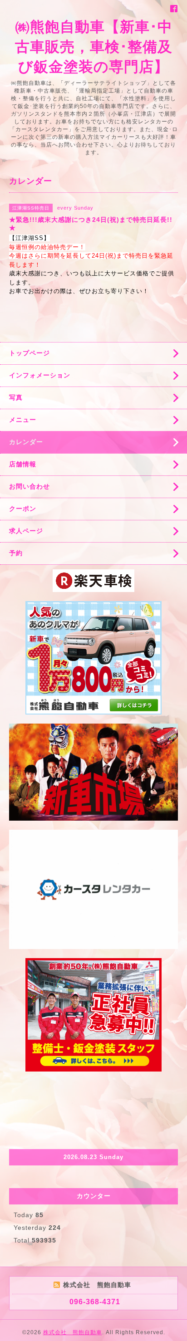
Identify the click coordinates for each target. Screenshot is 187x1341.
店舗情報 (22, 464)
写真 (16, 397)
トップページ (29, 353)
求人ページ (26, 530)
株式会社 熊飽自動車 (72, 1332)
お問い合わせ (29, 486)
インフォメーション (39, 375)
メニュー (22, 419)
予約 (16, 553)
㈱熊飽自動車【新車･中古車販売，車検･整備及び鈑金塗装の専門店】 (93, 47)
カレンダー (26, 441)
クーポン (22, 508)
